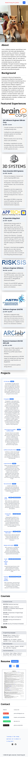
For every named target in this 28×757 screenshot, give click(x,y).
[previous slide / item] (1, 23)
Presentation (16, 497)
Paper (18, 513)
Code (12, 381)
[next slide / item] (27, 23)
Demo (11, 399)
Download (15, 661)
